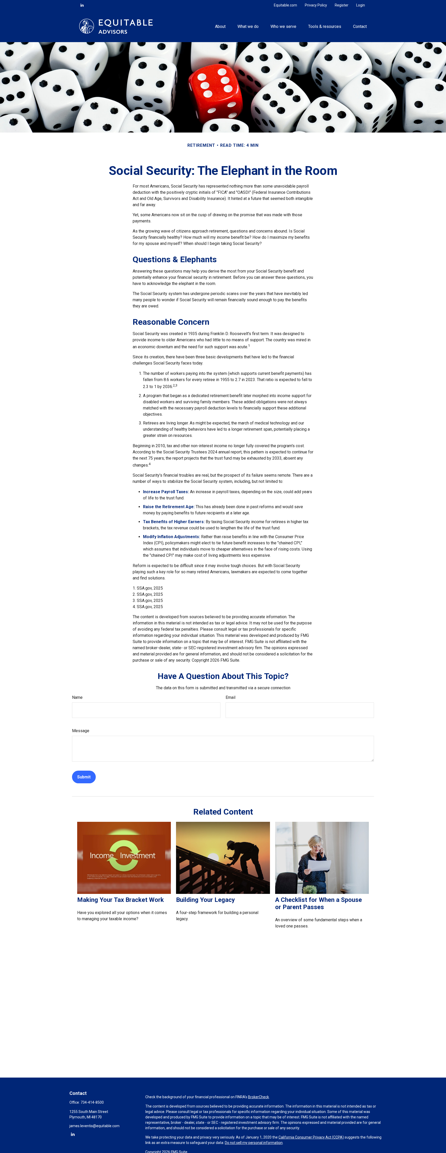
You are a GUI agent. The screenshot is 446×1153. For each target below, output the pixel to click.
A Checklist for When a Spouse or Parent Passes (318, 903)
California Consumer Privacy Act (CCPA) (311, 1137)
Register (341, 5)
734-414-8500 (92, 1102)
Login (360, 5)
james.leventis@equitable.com (94, 1126)
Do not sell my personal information (254, 1143)
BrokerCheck (258, 1097)
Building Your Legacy (205, 899)
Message (80, 730)
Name (77, 697)
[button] (220, 26)
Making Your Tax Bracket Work (120, 899)
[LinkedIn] (82, 5)
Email (230, 697)
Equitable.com (285, 5)
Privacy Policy (316, 5)
